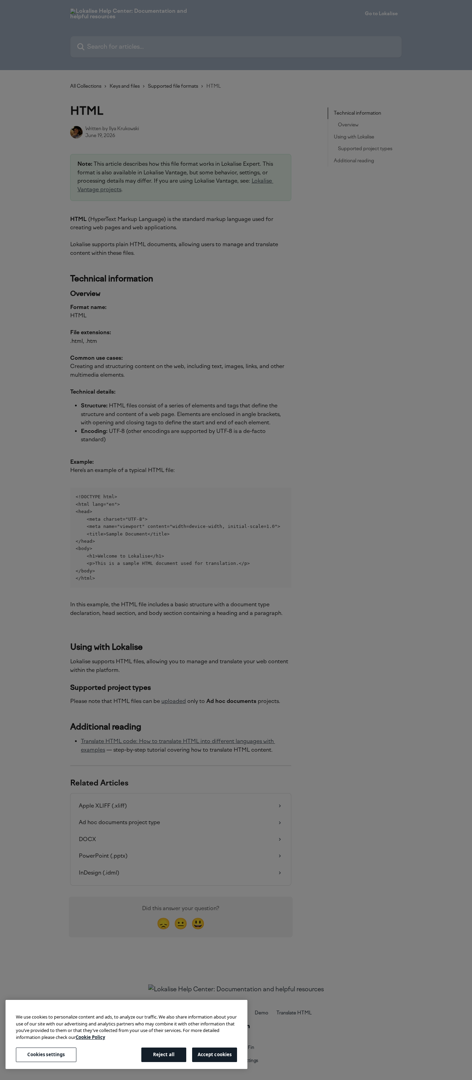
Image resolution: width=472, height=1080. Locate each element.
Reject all (163, 1054)
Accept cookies (215, 1054)
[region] (126, 1034)
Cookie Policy (90, 1037)
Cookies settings (46, 1054)
